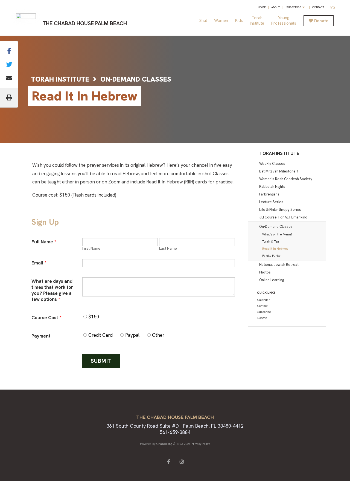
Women (221, 20)
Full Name (43, 242)
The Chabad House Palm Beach (84, 23)
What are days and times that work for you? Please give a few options (52, 290)
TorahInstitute (257, 20)
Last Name (168, 248)
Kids (239, 20)
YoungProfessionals (283, 20)
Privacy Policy (200, 444)
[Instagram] (181, 461)
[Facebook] (168, 461)
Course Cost (46, 318)
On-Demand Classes (135, 79)
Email (38, 263)
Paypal (132, 335)
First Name (91, 248)
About (275, 7)
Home (262, 7)
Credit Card (100, 335)
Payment (41, 336)
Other (158, 335)
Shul (203, 20)
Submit (101, 360)
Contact (318, 7)
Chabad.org (164, 444)
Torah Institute (60, 79)
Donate (321, 21)
